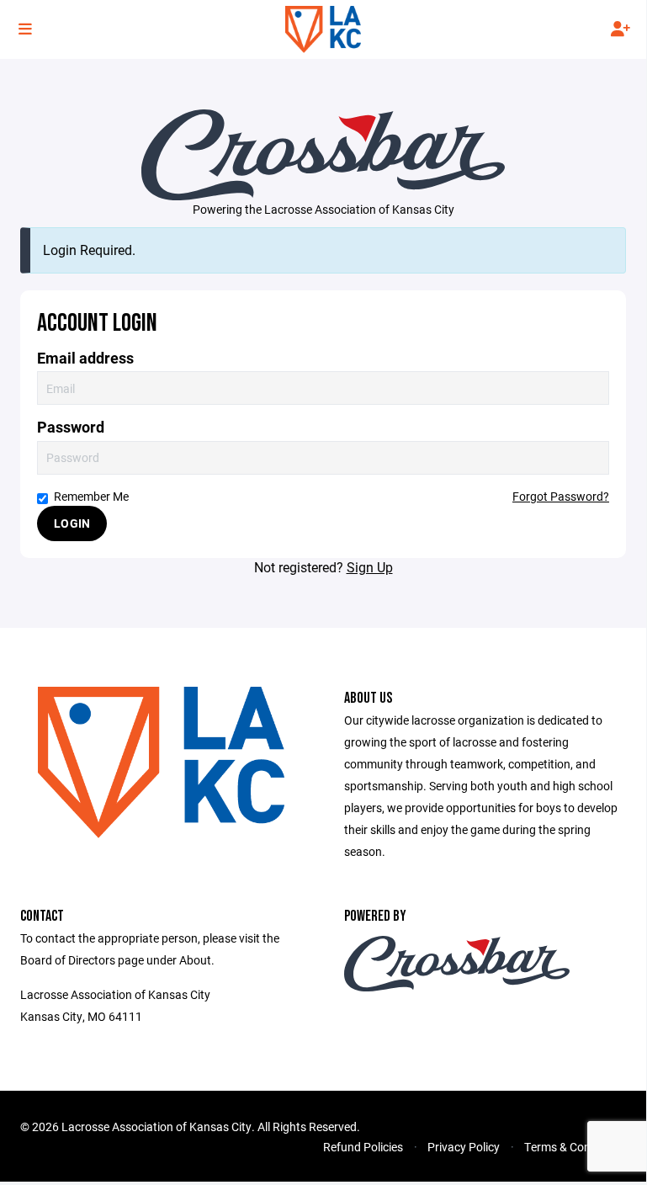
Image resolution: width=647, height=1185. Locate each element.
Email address (85, 358)
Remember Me (91, 496)
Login (72, 523)
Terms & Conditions (575, 1147)
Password (70, 427)
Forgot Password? (560, 496)
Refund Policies (363, 1147)
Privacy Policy (463, 1147)
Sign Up (370, 567)
